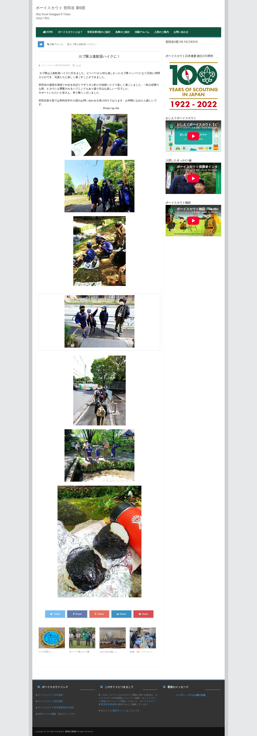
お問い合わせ (181, 32)
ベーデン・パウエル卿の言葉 (190, 695)
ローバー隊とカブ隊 (79, 651)
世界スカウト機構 (47, 714)
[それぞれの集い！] (114, 637)
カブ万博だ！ (45, 651)
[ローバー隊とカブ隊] (84, 637)
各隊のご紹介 (122, 32)
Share (78, 614)
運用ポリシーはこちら (123, 710)
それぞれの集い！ (108, 651)
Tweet (56, 614)
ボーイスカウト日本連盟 (50, 695)
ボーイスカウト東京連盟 (50, 701)
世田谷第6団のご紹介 (99, 32)
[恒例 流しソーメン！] (145, 637)
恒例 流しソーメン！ (141, 651)
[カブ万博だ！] (54, 637)
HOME (49, 32)
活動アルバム (142, 32)
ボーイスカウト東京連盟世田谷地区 (56, 707)
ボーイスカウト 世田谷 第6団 (60, 8)
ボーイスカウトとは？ (70, 32)
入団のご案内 (161, 32)
